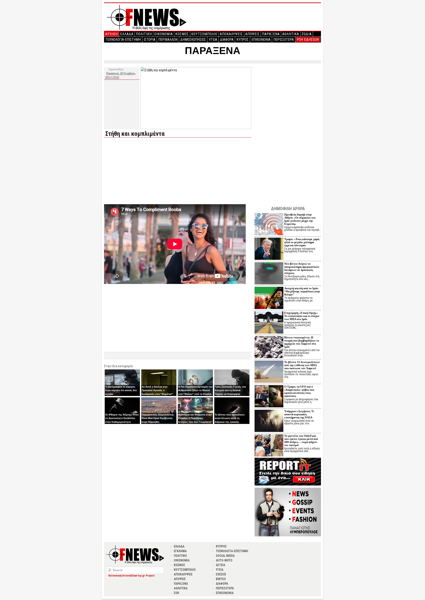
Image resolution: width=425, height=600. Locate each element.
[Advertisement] (141, 172)
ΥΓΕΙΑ (213, 39)
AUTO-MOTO (224, 560)
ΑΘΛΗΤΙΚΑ (290, 34)
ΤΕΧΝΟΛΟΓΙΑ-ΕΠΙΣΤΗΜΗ (123, 39)
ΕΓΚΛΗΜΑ (180, 551)
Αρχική (111, 34)
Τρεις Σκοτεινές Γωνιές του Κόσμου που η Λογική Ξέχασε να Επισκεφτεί (230, 390)
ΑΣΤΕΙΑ (220, 565)
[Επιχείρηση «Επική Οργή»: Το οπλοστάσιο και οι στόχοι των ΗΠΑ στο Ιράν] (269, 323)
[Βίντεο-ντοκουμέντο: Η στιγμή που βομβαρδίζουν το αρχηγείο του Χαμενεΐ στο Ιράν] (269, 347)
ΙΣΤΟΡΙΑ (149, 39)
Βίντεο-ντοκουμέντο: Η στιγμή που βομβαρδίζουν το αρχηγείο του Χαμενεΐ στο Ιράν (301, 342)
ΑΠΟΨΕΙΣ (252, 34)
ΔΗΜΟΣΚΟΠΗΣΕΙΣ (193, 39)
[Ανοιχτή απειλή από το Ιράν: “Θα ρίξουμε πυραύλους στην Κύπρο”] (269, 298)
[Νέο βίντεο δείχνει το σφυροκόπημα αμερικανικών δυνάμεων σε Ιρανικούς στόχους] (269, 273)
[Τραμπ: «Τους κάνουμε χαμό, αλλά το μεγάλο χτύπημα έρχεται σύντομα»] (269, 249)
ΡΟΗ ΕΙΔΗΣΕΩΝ (308, 39)
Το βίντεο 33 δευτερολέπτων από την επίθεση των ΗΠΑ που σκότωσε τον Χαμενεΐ (302, 365)
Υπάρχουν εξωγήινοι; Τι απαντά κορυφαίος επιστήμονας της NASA (299, 414)
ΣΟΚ (176, 593)
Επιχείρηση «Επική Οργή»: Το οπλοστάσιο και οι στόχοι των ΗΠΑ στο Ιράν (301, 316)
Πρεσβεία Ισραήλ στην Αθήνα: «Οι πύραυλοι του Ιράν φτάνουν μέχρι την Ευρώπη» (300, 219)
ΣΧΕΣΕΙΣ (221, 574)
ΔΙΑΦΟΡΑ (227, 39)
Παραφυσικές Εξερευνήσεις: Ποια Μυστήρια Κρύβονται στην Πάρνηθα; (158, 418)
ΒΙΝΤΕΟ (221, 579)
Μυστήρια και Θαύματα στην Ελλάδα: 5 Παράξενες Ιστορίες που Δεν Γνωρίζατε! (195, 418)
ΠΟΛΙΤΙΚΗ (144, 34)
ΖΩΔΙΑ (306, 34)
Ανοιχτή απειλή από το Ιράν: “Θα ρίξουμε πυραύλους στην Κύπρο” (302, 291)
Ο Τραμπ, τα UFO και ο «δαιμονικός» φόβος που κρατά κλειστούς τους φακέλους (299, 391)
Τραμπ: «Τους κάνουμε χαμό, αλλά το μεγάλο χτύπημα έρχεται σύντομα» (302, 242)
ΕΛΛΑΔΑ (126, 34)
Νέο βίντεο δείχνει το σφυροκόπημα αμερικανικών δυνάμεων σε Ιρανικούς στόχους (301, 268)
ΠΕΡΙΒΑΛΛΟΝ (168, 39)
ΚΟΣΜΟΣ (182, 34)
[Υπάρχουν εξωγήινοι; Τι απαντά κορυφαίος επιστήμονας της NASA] (269, 421)
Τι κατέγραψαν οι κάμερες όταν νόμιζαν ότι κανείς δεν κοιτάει (121, 390)
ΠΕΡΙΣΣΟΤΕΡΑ (283, 39)
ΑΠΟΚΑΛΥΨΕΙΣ (231, 34)
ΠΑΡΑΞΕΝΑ (271, 34)
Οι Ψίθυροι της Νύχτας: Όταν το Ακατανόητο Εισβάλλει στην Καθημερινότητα (122, 418)
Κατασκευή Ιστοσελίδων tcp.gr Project (131, 575)
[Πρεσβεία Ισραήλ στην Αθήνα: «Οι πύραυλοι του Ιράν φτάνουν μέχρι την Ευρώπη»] (269, 224)
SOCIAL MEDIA (225, 555)
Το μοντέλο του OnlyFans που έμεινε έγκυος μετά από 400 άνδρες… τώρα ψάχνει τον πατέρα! (301, 440)
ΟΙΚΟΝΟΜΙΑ (163, 34)
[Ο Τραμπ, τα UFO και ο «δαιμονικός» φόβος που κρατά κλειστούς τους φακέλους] (269, 396)
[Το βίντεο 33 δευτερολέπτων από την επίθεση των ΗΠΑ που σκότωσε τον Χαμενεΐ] (269, 372)
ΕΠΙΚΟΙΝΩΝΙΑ (260, 39)
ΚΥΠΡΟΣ (242, 39)
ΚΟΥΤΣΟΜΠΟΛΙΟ (204, 34)
